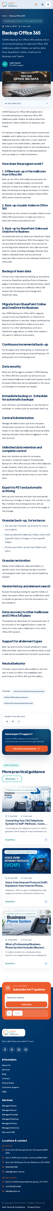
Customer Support (10, 1087)
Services (6, 1069)
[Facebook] (5, 1050)
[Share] (7, 721)
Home (4, 16)
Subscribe (26, 1004)
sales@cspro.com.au (14, 1172)
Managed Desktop (10, 1119)
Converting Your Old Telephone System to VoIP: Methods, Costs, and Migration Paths (25, 822)
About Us (6, 1065)
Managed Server (9, 1110)
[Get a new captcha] (9, 1013)
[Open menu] (48, 4)
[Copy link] (18, 721)
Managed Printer (9, 1123)
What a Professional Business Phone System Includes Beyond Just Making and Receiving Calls (24, 945)
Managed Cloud (9, 1106)
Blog (4, 1074)
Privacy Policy (34, 1207)
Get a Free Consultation (24, 748)
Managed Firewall (10, 1114)
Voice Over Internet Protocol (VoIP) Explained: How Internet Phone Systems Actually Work (26, 884)
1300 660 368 (11, 1167)
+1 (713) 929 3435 (13, 1186)
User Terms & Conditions (13, 1207)
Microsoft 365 (8, 1132)
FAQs (4, 1092)
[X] (12, 1050)
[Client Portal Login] (42, 4)
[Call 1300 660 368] (36, 4)
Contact (6, 1078)
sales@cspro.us (12, 1191)
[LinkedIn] (19, 1050)
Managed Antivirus (10, 1128)
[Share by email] (12, 721)
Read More (10, 840)
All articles (10, 779)
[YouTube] (26, 1050)
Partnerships (8, 1083)
